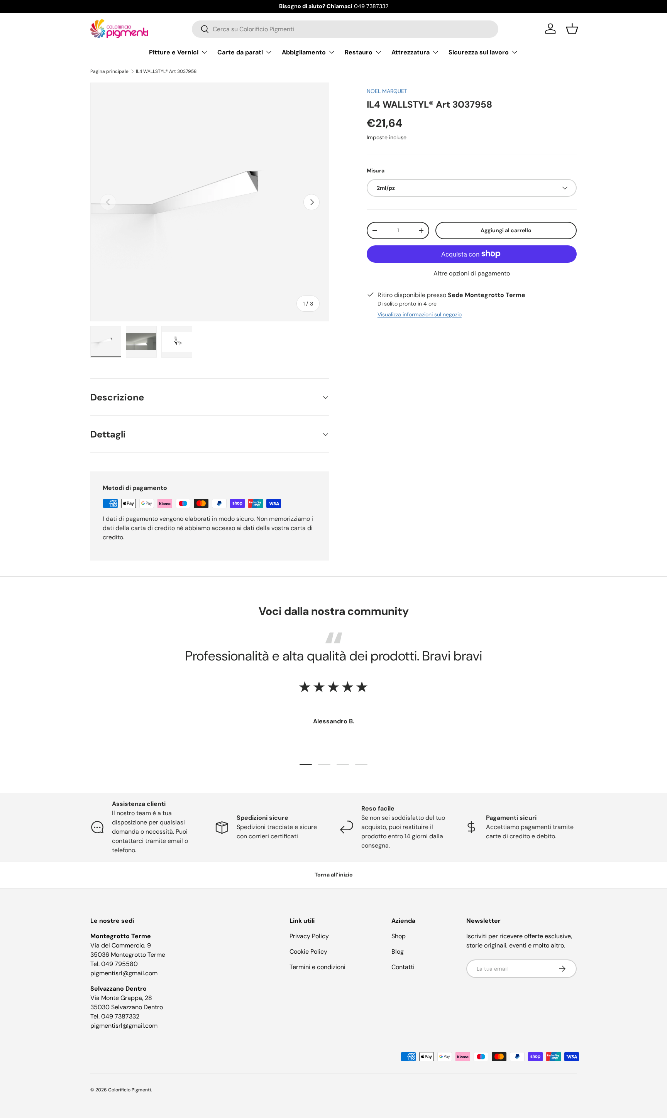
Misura (375, 170)
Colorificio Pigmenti (129, 1090)
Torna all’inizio (334, 874)
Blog (397, 951)
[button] (572, 28)
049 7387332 (371, 6)
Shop (398, 936)
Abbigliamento (304, 52)
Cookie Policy (308, 951)
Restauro (358, 52)
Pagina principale (109, 71)
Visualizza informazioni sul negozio (420, 314)
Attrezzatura (410, 52)
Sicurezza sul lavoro (479, 52)
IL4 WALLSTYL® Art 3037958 (166, 71)
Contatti (403, 967)
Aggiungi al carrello (506, 230)
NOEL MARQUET (387, 91)
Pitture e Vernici (173, 52)
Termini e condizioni (317, 967)
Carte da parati (240, 52)
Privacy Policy (309, 936)
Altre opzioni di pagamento (471, 273)
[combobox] (345, 28)
